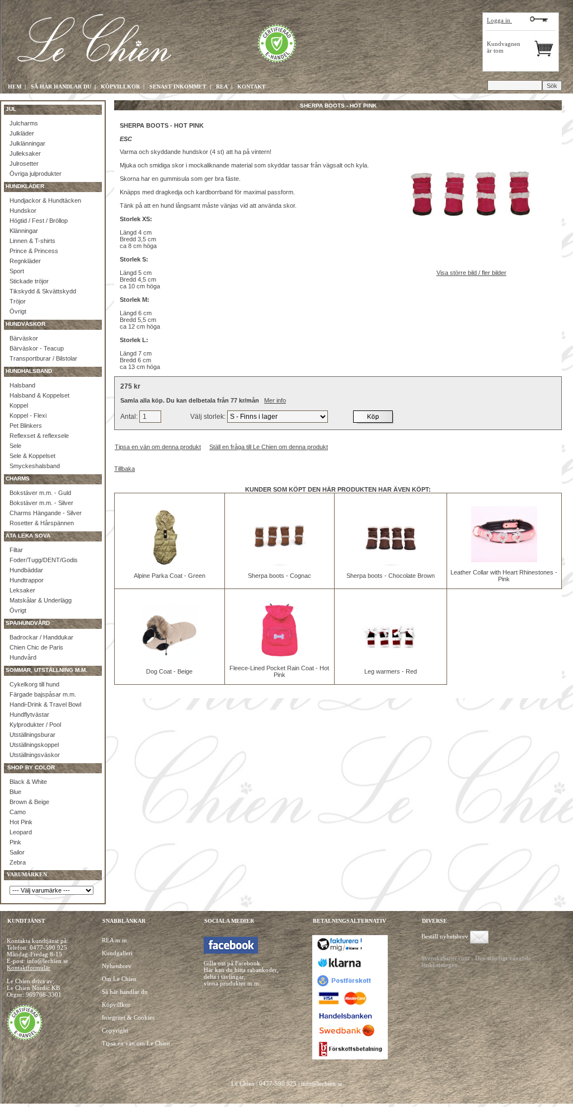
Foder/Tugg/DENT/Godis (44, 560)
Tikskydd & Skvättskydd (43, 291)
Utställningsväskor (35, 754)
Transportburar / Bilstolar (43, 358)
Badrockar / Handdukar (41, 637)
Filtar (16, 550)
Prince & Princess (34, 250)
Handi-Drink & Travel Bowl (45, 704)
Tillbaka (124, 468)
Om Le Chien (119, 978)
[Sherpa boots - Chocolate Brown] (391, 563)
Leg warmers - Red (390, 671)
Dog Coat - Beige (169, 671)
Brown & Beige (29, 801)
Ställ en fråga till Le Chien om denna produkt (268, 446)
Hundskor (23, 210)
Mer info (275, 400)
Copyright (115, 1030)
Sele (15, 445)
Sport (17, 271)
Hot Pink (21, 822)
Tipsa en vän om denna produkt (158, 446)
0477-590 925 (48, 947)
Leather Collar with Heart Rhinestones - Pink (503, 575)
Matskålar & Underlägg (41, 600)
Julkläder (22, 133)
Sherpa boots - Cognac (279, 575)
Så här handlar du (125, 991)
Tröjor (18, 301)
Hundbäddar (26, 570)
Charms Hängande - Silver (46, 513)
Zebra (18, 862)
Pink (15, 842)
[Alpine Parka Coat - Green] (169, 563)
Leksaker (22, 590)
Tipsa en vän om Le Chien (136, 1043)
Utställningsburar (32, 734)
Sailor (17, 852)
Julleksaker (25, 153)
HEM (14, 86)
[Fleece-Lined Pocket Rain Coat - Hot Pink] (279, 655)
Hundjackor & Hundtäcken (45, 200)
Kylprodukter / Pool (35, 724)
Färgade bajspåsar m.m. (43, 694)
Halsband (22, 385)
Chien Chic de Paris (36, 647)
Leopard (21, 832)
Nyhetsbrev (116, 966)
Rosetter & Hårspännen (42, 523)
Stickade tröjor (29, 281)
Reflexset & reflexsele (39, 435)
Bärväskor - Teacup (37, 348)
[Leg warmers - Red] (390, 659)
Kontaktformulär (28, 967)
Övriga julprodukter (36, 173)
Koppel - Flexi (28, 415)
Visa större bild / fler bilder (471, 272)
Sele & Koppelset (32, 455)
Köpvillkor (116, 1004)
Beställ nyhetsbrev (444, 936)
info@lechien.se (321, 1083)
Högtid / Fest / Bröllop (39, 220)
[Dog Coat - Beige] (170, 659)
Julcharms (24, 123)
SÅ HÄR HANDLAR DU (61, 86)
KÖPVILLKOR (120, 86)
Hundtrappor (27, 580)
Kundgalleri (117, 953)
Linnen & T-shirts (32, 240)
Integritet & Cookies (128, 1017)
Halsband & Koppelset (39, 395)
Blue (15, 791)
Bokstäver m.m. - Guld (40, 492)
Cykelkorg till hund (34, 684)
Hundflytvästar (29, 714)
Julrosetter (24, 163)
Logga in (499, 20)
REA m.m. (115, 940)
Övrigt (18, 311)
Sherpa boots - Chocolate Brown (390, 575)
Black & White (28, 781)
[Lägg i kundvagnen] (373, 416)
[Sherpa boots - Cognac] (279, 563)
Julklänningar (27, 143)
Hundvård (23, 657)
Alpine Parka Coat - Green (169, 575)
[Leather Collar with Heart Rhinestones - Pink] (504, 560)
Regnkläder (25, 261)
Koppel (19, 405)
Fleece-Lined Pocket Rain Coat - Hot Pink (279, 671)
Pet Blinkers (26, 425)
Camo (18, 812)
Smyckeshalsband (35, 466)
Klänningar (24, 230)
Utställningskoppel (34, 744)
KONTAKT (251, 86)
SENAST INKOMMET (177, 86)
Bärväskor (24, 338)
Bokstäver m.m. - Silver (41, 502)
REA (222, 86)
